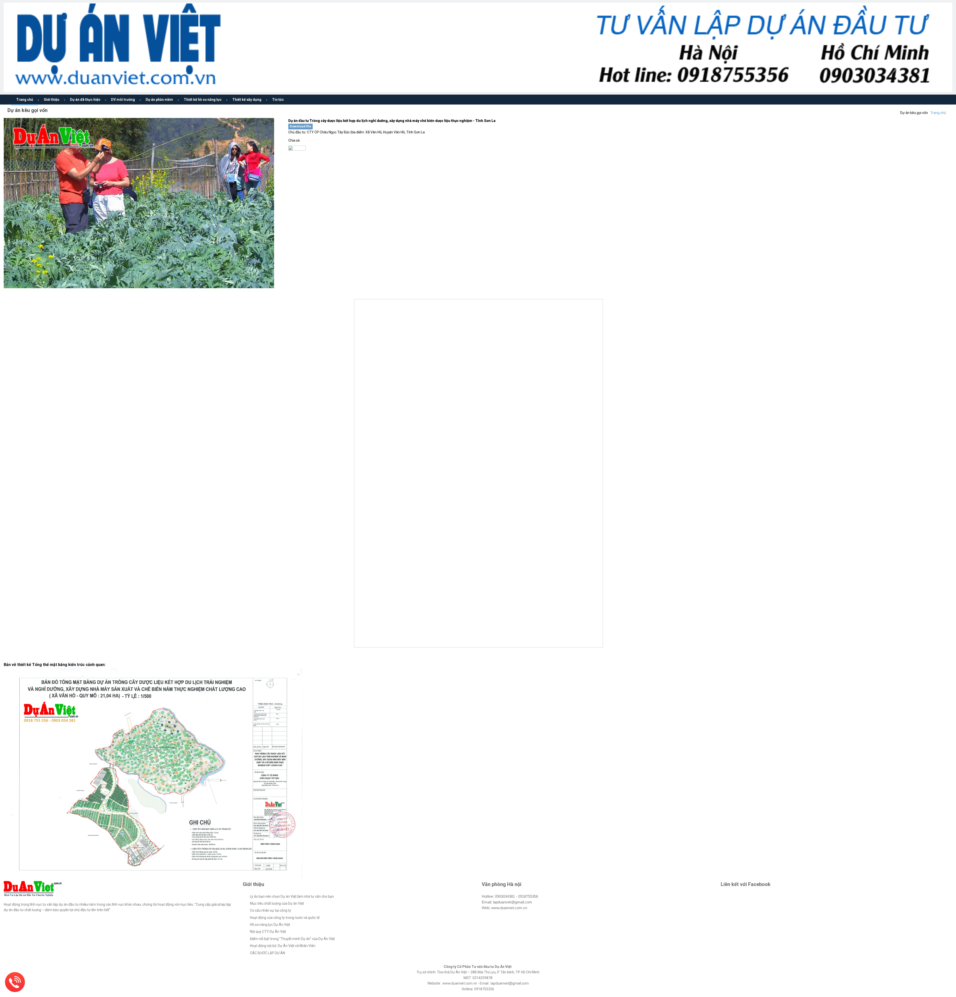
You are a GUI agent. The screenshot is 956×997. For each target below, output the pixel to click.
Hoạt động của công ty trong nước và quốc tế (284, 918)
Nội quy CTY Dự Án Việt (268, 932)
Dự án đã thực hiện (85, 100)
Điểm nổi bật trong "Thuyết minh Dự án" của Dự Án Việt (292, 939)
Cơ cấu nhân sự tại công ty (270, 910)
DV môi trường (123, 100)
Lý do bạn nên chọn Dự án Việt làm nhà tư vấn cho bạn (292, 896)
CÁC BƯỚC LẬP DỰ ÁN (267, 953)
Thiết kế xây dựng (246, 100)
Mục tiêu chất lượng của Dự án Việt (277, 903)
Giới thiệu (51, 100)
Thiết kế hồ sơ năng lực (203, 100)
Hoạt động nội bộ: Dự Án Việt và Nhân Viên (282, 946)
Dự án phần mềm (159, 100)
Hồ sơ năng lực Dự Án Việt (270, 925)
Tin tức (278, 100)
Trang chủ (24, 100)
